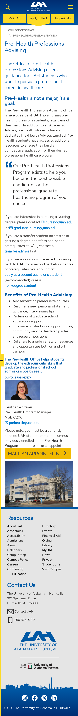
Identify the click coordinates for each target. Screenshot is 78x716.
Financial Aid (51, 536)
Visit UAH (14, 18)
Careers (13, 564)
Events (47, 531)
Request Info (63, 18)
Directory (49, 526)
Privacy (47, 559)
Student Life (51, 564)
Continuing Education (16, 571)
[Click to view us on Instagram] (25, 697)
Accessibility (16, 536)
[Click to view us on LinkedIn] (54, 697)
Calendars (14, 550)
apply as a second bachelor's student (33, 274)
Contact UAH (24, 611)
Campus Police (18, 559)
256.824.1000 (24, 620)
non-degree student (20, 285)
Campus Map (16, 555)
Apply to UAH (38, 18)
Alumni (12, 545)
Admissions (15, 540)
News (46, 555)
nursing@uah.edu (59, 222)
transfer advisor (17, 251)
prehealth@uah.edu (24, 422)
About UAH (15, 526)
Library (47, 545)
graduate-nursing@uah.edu (35, 228)
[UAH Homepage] (39, 9)
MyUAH (47, 550)
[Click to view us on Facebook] (35, 697)
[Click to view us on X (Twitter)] (44, 697)
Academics (15, 531)
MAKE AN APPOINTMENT (35, 454)
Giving (47, 540)
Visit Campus (51, 569)
